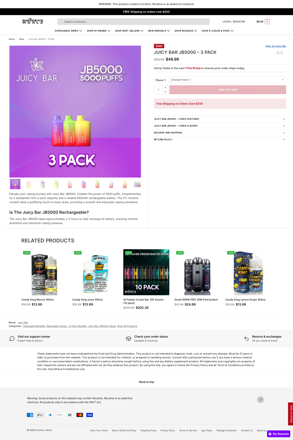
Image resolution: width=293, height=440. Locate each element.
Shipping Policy (148, 430)
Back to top (146, 382)
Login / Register (234, 21)
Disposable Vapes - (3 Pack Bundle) (66, 326)
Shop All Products (127, 326)
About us (261, 430)
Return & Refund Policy (124, 430)
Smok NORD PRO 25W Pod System (196, 299)
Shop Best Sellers (127, 30)
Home (12, 39)
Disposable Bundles (34, 326)
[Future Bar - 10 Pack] (278, 53)
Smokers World (44, 430)
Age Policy (206, 430)
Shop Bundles (184, 30)
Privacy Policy (168, 430)
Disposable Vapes (66, 30)
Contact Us (247, 430)
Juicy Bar (23, 322)
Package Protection (226, 430)
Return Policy (163, 139)
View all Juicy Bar (275, 46)
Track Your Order (99, 430)
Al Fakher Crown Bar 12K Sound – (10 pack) (144, 301)
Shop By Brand (97, 30)
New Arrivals (157, 30)
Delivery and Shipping (168, 132)
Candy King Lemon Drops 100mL (245, 299)
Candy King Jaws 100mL (87, 299)
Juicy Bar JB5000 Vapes (102, 326)
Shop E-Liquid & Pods (216, 30)
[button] (263, 21)
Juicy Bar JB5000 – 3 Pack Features (176, 119)
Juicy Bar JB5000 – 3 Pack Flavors (175, 125)
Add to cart (227, 89)
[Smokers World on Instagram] (260, 399)
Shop (21, 39)
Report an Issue (291, 414)
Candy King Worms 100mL (37, 299)
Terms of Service (188, 430)
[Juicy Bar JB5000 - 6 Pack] (281, 53)
